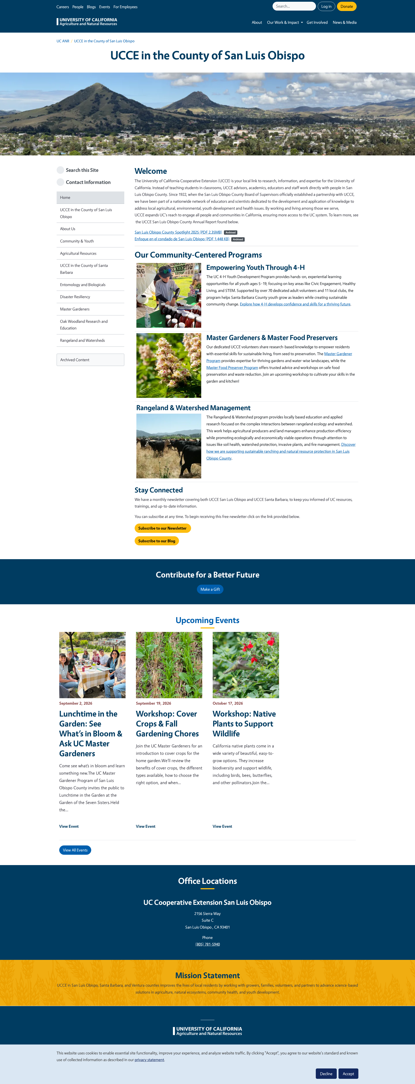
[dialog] (207, 1064)
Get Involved (317, 22)
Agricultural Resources (78, 253)
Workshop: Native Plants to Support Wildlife (244, 723)
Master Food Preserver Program (232, 367)
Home (65, 197)
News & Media (345, 22)
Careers (62, 6)
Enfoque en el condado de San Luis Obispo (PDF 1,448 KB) (182, 238)
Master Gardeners (74, 309)
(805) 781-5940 (207, 944)
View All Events (75, 850)
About (257, 22)
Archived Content (74, 359)
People (77, 6)
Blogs (91, 6)
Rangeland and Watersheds (82, 340)
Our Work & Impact (283, 22)
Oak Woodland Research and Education (84, 325)
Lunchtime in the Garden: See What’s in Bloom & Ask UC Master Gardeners (91, 733)
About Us (67, 228)
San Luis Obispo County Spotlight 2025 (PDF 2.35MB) (178, 232)
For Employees (125, 6)
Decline (326, 1073)
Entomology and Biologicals (82, 284)
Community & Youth (77, 241)
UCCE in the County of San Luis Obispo (86, 213)
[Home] (87, 22)
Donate (347, 6)
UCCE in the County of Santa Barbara (84, 269)
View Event (69, 826)
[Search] (313, 6)
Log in (326, 6)
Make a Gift (210, 589)
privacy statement (149, 1059)
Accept (348, 1073)
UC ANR (63, 41)
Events (104, 6)
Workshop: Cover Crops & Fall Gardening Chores (167, 723)
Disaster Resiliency (75, 296)
